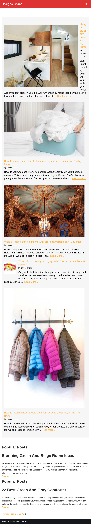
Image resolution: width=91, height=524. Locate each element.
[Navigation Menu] (86, 4)
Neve (4, 521)
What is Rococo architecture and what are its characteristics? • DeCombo (42, 241)
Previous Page (8, 514)
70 (20, 514)
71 (23, 514)
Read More (6, 476)
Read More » (64, 96)
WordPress (23, 521)
